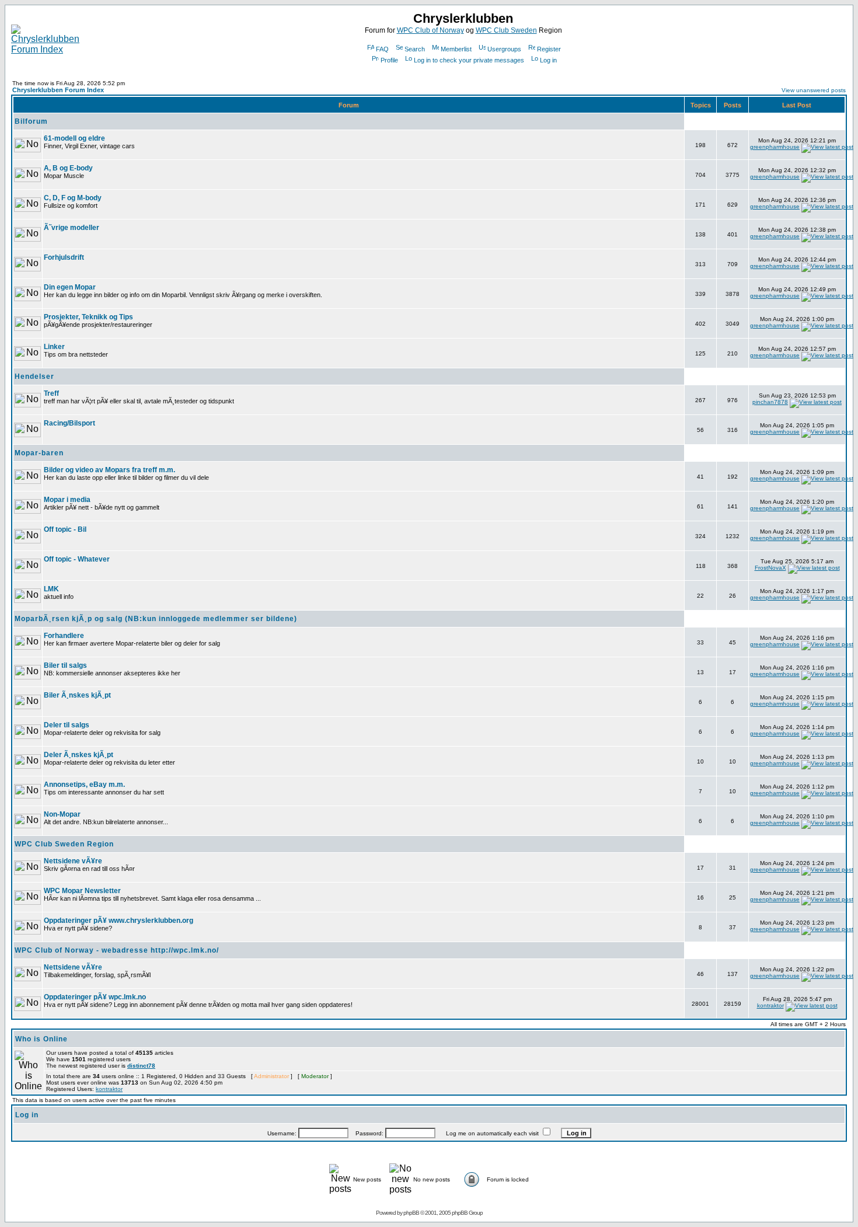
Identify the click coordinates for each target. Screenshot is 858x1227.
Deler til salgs (66, 725)
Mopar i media (67, 500)
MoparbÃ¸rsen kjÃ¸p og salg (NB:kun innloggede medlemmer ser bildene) (156, 619)
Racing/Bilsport (69, 423)
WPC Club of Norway (430, 30)
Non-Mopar (62, 814)
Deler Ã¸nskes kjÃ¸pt (78, 755)
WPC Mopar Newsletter (82, 891)
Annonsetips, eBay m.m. (84, 784)
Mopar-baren (39, 453)
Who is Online (41, 1039)
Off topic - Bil (65, 529)
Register (549, 49)
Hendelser (34, 376)
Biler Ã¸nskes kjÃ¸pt (77, 695)
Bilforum (31, 121)
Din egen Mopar (70, 287)
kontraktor (770, 1005)
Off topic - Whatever (77, 559)
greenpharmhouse (775, 147)
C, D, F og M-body (73, 198)
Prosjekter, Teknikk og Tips (88, 317)
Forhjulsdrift (64, 257)
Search (414, 49)
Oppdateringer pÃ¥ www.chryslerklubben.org (118, 920)
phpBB (411, 1212)
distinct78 (141, 1065)
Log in (548, 60)
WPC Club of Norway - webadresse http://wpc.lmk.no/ (117, 950)
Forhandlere (64, 636)
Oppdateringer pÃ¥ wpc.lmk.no (95, 997)
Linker (54, 347)
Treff (51, 393)
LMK (51, 589)
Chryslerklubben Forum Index (58, 89)
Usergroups (504, 49)
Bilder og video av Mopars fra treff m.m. (109, 470)
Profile (389, 60)
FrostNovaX (770, 567)
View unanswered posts (814, 90)
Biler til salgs (65, 665)
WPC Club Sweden (506, 30)
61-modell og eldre (74, 138)
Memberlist (456, 49)
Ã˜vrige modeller (71, 228)
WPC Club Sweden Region (64, 844)
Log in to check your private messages (469, 60)
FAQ (382, 49)
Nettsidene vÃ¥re (73, 861)
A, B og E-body (68, 168)
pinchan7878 (770, 402)
